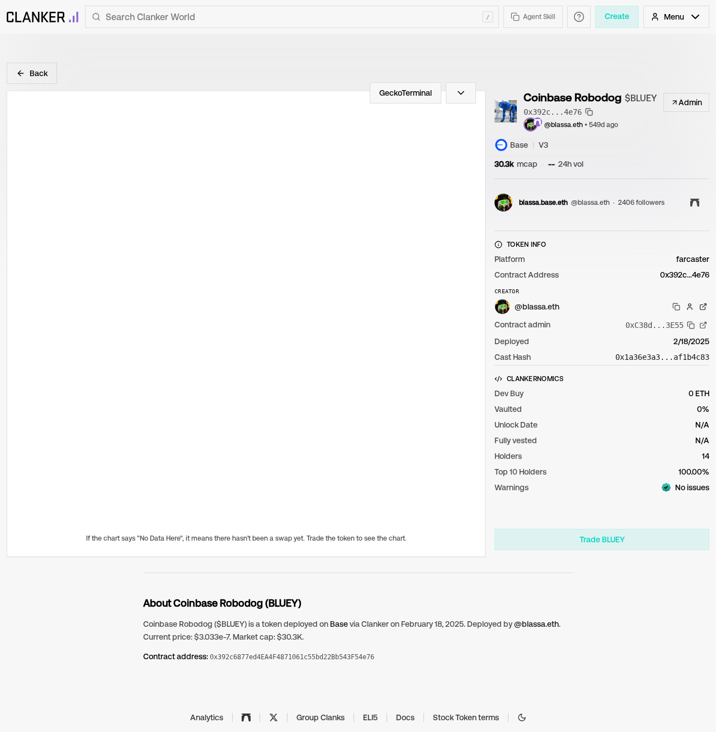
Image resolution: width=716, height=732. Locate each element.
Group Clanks (320, 717)
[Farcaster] (246, 717)
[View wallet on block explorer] (703, 307)
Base (339, 624)
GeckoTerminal (405, 92)
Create (617, 16)
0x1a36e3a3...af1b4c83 (662, 357)
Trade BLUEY (602, 539)
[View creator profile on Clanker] (690, 307)
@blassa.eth (563, 125)
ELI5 (370, 717)
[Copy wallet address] (676, 307)
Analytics (206, 717)
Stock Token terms (466, 717)
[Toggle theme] (521, 717)
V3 (543, 144)
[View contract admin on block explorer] (703, 325)
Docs (405, 717)
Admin (690, 102)
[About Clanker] (579, 17)
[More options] (461, 93)
